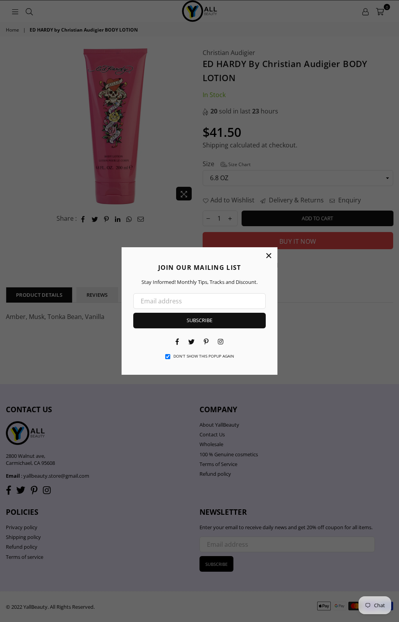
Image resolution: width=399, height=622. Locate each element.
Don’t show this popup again (203, 356)
